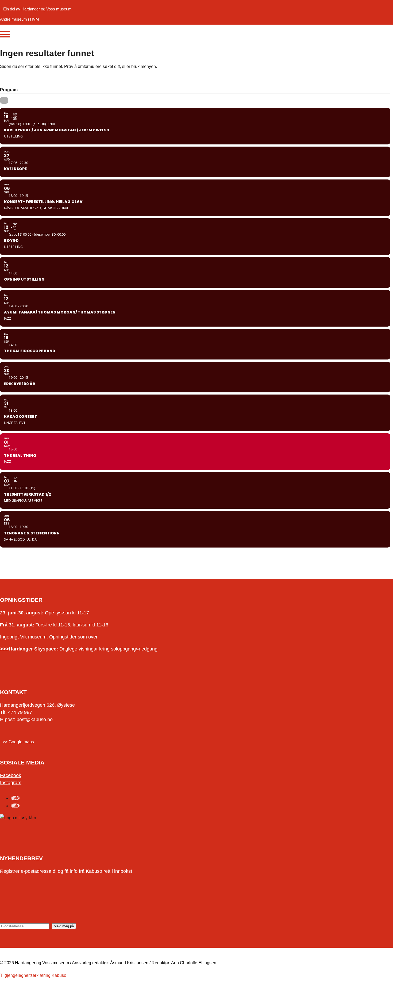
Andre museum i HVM (19, 19)
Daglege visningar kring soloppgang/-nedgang (78, 649)
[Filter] (4, 100)
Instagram (10, 782)
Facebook (10, 775)
